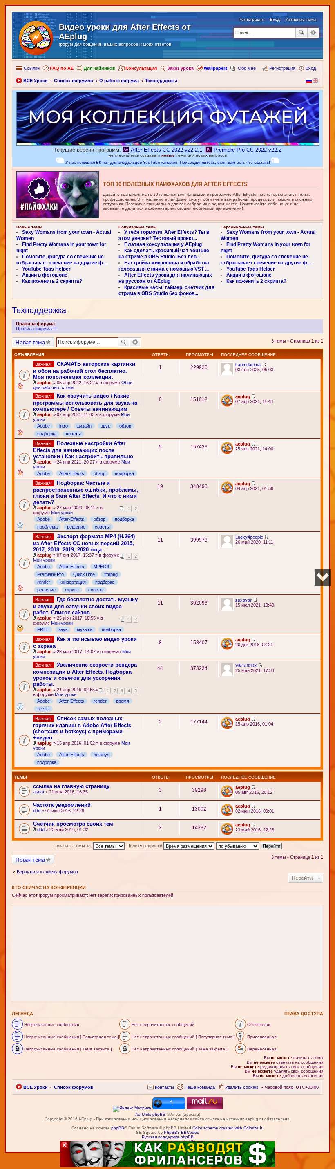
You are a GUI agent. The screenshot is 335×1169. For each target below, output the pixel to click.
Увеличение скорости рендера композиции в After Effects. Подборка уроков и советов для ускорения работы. (85, 674)
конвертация (73, 582)
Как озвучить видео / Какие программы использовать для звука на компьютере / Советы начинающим (85, 402)
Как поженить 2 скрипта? (52, 281)
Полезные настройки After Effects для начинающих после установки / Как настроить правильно (83, 449)
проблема (47, 526)
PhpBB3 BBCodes (181, 1132)
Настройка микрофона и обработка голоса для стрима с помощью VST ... (163, 266)
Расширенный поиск (313, 33)
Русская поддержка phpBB (168, 1137)
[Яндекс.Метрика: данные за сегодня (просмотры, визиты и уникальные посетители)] (132, 1109)
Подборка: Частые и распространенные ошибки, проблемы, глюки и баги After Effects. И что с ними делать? (85, 492)
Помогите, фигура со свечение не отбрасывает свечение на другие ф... (61, 260)
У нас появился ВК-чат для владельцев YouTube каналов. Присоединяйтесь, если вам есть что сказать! (167, 162)
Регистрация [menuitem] (282, 68)
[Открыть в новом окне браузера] (132, 1108)
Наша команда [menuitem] (199, 1087)
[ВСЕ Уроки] (36, 36)
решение (76, 526)
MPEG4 (101, 566)
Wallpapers (216, 68)
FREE (43, 629)
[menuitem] (160, 1087)
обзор (125, 425)
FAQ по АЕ (62, 68)
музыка (84, 629)
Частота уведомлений (62, 805)
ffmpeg (111, 574)
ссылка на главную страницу (71, 786)
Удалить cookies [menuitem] (242, 1087)
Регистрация (251, 19)
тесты (43, 708)
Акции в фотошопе (44, 275)
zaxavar (243, 600)
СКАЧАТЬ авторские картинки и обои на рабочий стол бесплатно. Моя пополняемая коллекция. (84, 370)
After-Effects (71, 473)
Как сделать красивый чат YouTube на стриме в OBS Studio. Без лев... (163, 254)
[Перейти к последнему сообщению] (264, 364)
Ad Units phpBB (150, 1114)
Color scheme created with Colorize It (227, 1128)
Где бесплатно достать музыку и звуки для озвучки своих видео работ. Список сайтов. (85, 606)
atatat (38, 791)
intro (63, 425)
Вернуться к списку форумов (47, 871)
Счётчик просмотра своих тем (73, 824)
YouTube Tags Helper (46, 269)
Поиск (301, 33)
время (122, 701)
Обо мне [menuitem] (247, 68)
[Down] (323, 577)
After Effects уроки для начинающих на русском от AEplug (165, 278)
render (43, 582)
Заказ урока (180, 68)
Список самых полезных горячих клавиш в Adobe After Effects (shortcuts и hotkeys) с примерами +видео (82, 728)
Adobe (43, 425)
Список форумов (73, 1087)
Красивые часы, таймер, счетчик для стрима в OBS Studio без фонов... (166, 290)
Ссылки (32, 68)
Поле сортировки (145, 845)
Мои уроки (62, 512)
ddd (36, 810)
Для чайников (99, 68)
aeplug (44, 382)
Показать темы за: (73, 845)
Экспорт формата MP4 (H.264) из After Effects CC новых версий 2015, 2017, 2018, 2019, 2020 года (84, 543)
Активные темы (301, 19)
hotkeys (101, 754)
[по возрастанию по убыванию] (238, 845)
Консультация (141, 68)
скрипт (72, 589)
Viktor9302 (246, 665)
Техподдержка (39, 310)
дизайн (84, 425)
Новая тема (30, 342)
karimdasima (248, 364)
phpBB (117, 1128)
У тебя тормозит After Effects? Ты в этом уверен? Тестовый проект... (163, 235)
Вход (275, 19)
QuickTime (84, 574)
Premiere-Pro (50, 574)
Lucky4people (249, 537)
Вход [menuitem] (311, 68)
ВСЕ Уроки (35, 1087)
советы (73, 433)
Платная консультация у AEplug (163, 244)
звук (105, 425)
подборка (46, 433)
